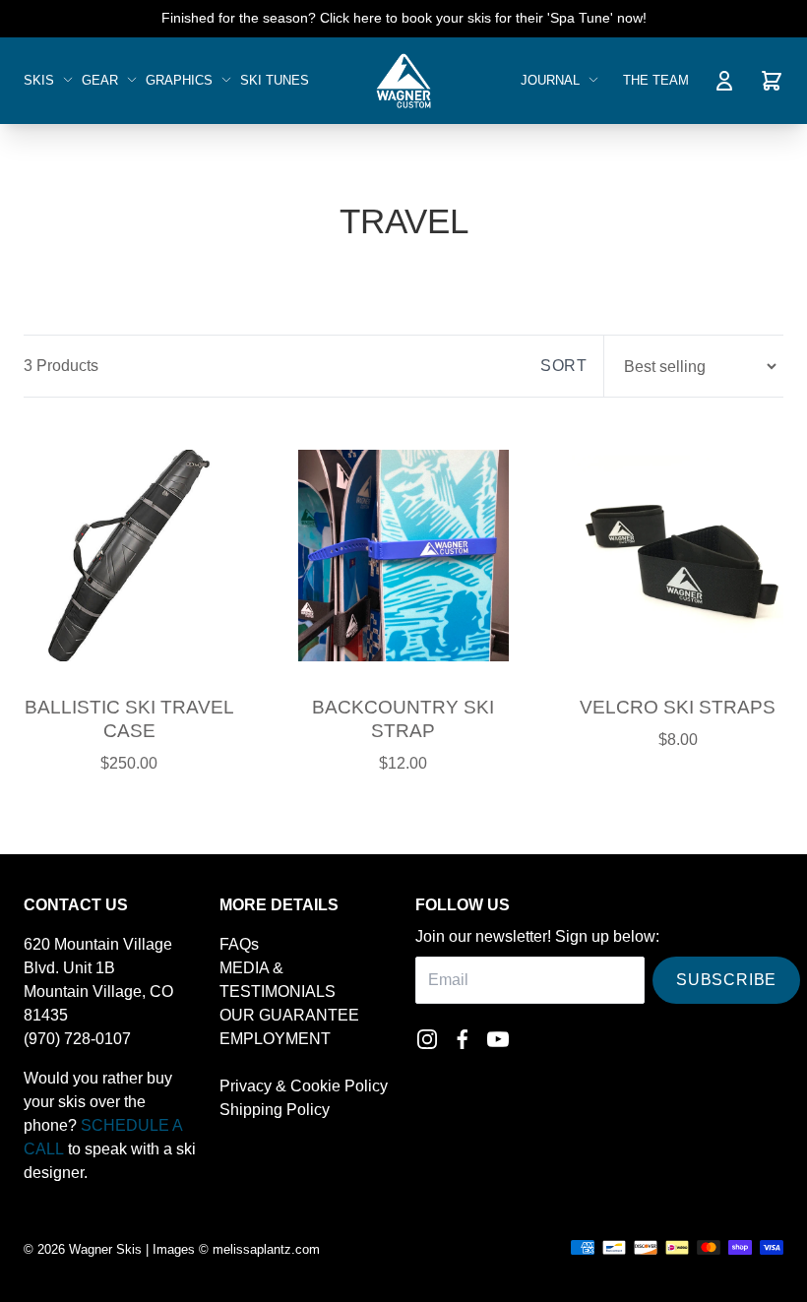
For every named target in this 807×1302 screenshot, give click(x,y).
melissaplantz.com (266, 1249)
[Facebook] (462, 1039)
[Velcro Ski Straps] (677, 555)
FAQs (239, 944)
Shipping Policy (274, 1109)
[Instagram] (427, 1039)
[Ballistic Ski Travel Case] (129, 555)
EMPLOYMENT (275, 1038)
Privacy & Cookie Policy (303, 1086)
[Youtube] (498, 1039)
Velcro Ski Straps (678, 707)
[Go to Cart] (771, 81)
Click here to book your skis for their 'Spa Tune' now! (483, 18)
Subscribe (726, 979)
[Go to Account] (724, 81)
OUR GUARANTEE (289, 1015)
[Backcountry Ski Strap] (404, 555)
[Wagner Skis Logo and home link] (403, 80)
